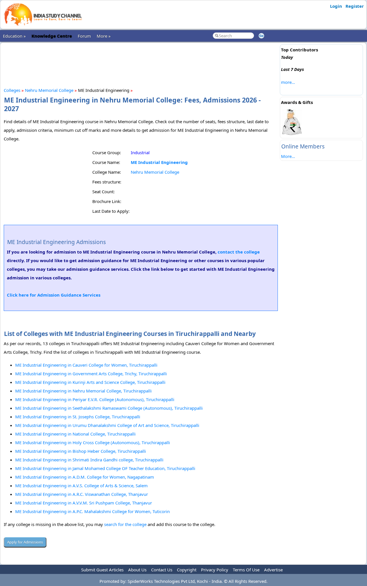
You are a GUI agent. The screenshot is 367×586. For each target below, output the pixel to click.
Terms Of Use (246, 570)
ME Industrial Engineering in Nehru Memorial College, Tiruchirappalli (83, 391)
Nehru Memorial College (49, 90)
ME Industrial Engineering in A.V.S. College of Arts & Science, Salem (81, 485)
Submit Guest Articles (102, 570)
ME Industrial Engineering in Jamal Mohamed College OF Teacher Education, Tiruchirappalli (105, 468)
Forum (84, 36)
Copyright (186, 570)
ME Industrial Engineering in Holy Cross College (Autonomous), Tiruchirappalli (92, 442)
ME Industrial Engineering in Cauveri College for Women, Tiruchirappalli (86, 365)
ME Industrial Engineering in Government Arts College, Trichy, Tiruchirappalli (91, 373)
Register (354, 6)
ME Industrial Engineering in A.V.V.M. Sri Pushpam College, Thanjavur (83, 503)
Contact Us (161, 570)
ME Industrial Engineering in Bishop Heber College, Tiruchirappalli (80, 451)
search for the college (125, 524)
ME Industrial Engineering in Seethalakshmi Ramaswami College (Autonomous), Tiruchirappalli (109, 408)
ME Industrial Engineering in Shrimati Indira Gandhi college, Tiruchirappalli (89, 460)
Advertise (273, 570)
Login (336, 6)
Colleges (12, 90)
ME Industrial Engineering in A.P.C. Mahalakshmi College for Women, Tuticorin (92, 511)
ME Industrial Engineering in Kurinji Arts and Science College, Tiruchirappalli (90, 382)
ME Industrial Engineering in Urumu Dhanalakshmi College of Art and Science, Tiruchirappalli (107, 425)
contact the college (239, 252)
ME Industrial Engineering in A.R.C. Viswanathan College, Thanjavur (81, 494)
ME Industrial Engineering (159, 162)
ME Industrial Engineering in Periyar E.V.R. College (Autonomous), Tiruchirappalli (94, 399)
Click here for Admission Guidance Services (53, 295)
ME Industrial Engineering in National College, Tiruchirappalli (75, 434)
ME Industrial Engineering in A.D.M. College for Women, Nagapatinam (84, 477)
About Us (137, 570)
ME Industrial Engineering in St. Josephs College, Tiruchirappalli (77, 416)
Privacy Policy (214, 570)
